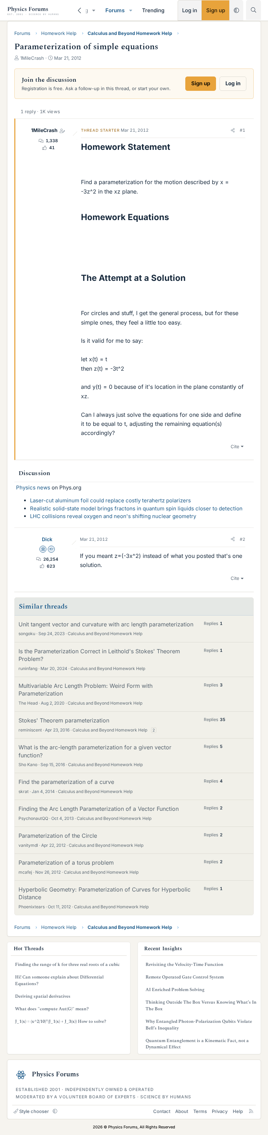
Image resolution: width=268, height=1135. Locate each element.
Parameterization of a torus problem (66, 862)
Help (238, 1111)
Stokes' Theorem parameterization (63, 720)
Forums (115, 10)
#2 (242, 539)
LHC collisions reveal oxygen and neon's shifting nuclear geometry (113, 516)
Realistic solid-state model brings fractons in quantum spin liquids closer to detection (136, 508)
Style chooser (34, 1111)
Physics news (33, 487)
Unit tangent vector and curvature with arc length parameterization (105, 624)
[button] (94, 10)
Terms (200, 1111)
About (181, 1111)
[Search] (253, 10)
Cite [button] (235, 446)
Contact (161, 1111)
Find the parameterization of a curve (66, 781)
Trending (153, 10)
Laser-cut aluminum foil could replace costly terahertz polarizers (110, 500)
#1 (242, 130)
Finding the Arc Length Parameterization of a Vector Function (98, 808)
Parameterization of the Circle (57, 835)
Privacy (220, 1111)
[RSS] (251, 1111)
